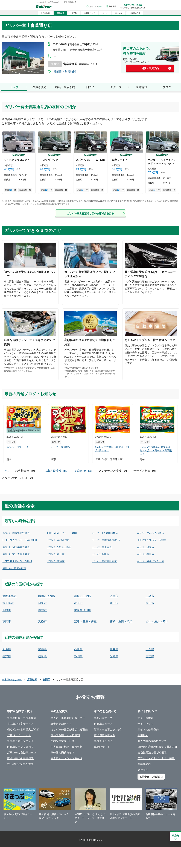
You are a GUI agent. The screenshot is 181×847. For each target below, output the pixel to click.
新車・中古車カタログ (107, 729)
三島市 (150, 596)
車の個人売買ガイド (62, 752)
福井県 (114, 649)
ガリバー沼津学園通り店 (16, 547)
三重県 (150, 656)
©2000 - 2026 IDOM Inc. (90, 840)
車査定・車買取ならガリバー (68, 717)
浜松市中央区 (82, 596)
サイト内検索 (145, 717)
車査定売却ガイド (61, 723)
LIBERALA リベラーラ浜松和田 (19, 540)
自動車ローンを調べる (20, 746)
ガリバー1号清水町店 (14, 568)
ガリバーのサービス (19, 735)
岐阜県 (42, 656)
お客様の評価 (135, 13)
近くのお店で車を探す (20, 763)
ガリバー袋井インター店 (150, 561)
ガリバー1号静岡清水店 (105, 533)
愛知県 (114, 656)
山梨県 (150, 649)
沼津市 (114, 596)
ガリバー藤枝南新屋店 (104, 561)
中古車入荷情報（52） (56, 470)
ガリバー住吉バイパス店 (150, 533)
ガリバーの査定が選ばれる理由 (69, 729)
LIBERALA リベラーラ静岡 (62, 533)
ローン (105, 13)
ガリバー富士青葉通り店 (16, 554)
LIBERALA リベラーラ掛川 (17, 561)
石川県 (78, 649)
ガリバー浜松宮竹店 (58, 540)
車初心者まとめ (103, 717)
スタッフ (116, 87)
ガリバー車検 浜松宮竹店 (106, 540)
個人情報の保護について (152, 740)
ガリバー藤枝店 (56, 561)
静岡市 (6, 621)
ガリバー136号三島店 (59, 547)
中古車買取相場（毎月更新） (68, 746)
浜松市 (42, 621)
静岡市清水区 (46, 596)
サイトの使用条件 (148, 729)
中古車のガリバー (12, 679)
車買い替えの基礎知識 (20, 758)
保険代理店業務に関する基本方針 (157, 746)
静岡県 (78, 656)
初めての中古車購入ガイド (23, 729)
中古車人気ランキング (20, 740)
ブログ (167, 87)
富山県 (42, 649)
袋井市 (42, 610)
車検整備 (118, 13)
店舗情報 (141, 87)
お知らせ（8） (84, 470)
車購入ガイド (89, 13)
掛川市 (150, 603)
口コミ (90, 87)
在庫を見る (40, 87)
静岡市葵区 (9, 596)
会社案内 (143, 769)
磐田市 (114, 603)
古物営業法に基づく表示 (152, 752)
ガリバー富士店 (56, 554)
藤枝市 (6, 610)
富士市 (78, 603)
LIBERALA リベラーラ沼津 (151, 540)
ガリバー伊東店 (145, 547)
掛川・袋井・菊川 (157, 621)
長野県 (6, 656)
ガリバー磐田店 (100, 554)
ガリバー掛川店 (145, 554)
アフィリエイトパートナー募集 (156, 758)
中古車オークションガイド (66, 758)
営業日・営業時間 (64, 71)
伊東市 (42, 603)
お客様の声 (144, 763)
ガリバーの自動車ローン (21, 752)
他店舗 (175, 835)
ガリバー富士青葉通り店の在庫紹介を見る (90, 213)
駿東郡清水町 (82, 610)
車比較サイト (102, 746)
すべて (6, 470)
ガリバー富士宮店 (102, 547)
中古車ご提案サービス (20, 723)
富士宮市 (8, 603)
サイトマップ (145, 723)
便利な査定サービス (62, 740)
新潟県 (6, 649)
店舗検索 (32, 679)
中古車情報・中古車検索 (21, 717)
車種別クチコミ (103, 740)
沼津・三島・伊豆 (85, 621)
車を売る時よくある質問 (65, 735)
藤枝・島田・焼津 (121, 621)
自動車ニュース (103, 723)
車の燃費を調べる (104, 735)
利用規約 (143, 735)
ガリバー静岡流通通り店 (16, 533)
